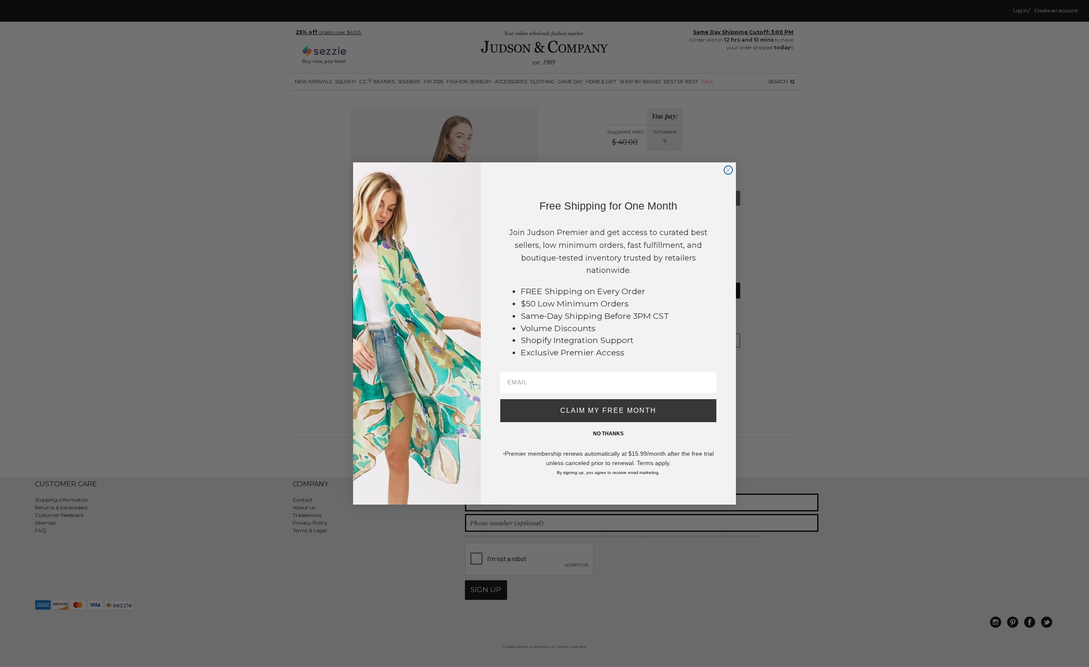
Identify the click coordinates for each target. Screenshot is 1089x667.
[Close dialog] (728, 170)
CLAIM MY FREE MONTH (608, 410)
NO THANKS (608, 434)
